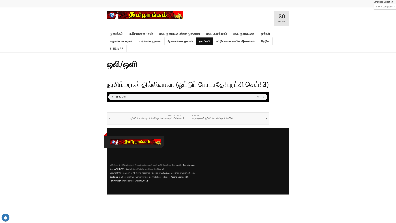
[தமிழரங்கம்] (145, 15)
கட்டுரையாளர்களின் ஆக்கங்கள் (235, 41)
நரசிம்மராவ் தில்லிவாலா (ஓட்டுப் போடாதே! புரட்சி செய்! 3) (188, 84)
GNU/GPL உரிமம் (123, 169)
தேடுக (265, 41)
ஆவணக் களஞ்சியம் (180, 41)
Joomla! (113, 169)
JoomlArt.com (189, 165)
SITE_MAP (116, 48)
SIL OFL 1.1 (145, 181)
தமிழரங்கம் (165, 173)
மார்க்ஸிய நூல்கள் (150, 41)
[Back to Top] (3, 198)
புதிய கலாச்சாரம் (216, 33)
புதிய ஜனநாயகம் (243, 33)
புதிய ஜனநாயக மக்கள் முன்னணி (179, 33)
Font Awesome (116, 181)
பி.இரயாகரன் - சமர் (141, 33)
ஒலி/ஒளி (204, 41)
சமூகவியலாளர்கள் (121, 41)
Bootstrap (114, 177)
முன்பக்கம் (116, 33)
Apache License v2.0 (179, 177)
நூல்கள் (265, 33)
